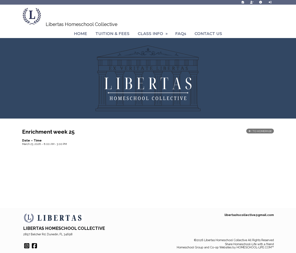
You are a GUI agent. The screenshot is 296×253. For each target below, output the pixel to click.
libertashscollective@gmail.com (249, 215)
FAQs (180, 33)
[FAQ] (261, 2)
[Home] (243, 2)
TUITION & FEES (112, 33)
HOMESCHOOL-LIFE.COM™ (255, 247)
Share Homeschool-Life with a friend (249, 244)
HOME (80, 33)
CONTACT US (208, 33)
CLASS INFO (153, 33)
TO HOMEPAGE (262, 131)
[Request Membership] (252, 2)
